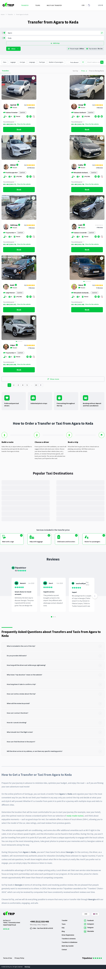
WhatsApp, (33, 925)
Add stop (56, 43)
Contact (64, 949)
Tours (63, 924)
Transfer (10, 14)
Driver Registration (68, 935)
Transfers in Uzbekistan (69, 942)
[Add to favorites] (33, 78)
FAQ (63, 928)
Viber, (39, 925)
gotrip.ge (6, 929)
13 (36, 385)
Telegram (44, 925)
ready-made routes (74, 815)
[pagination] (4, 385)
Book (19, 129)
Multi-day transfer (68, 946)
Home (3, 14)
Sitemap (27, 967)
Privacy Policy (19, 958)
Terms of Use (7, 958)
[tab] (53, 646)
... (31, 385)
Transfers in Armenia (69, 938)
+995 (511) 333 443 (39, 921)
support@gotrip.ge (9, 925)
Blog (63, 931)
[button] (4, 147)
